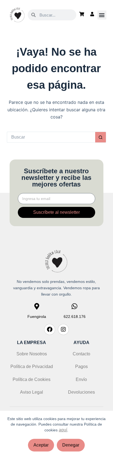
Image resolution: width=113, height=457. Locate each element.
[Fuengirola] (36, 306)
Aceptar (41, 445)
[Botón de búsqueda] (100, 137)
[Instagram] (63, 329)
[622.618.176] (74, 306)
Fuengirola (36, 316)
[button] (101, 15)
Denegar (70, 445)
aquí (63, 430)
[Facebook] (49, 329)
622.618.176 (75, 316)
